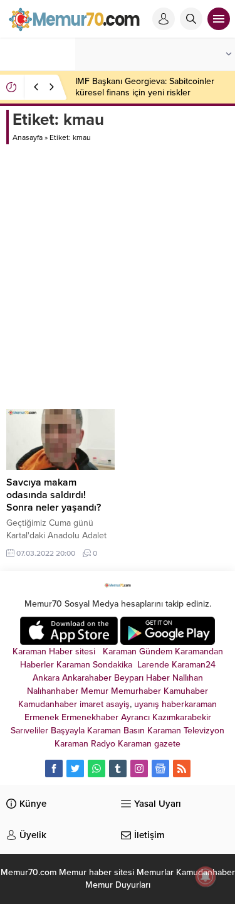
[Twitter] (75, 768)
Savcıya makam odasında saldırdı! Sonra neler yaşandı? (53, 495)
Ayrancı (135, 717)
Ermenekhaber (89, 717)
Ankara (46, 678)
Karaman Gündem (137, 651)
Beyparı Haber (142, 678)
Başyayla (68, 730)
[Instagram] (139, 768)
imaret (91, 704)
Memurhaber (136, 691)
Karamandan (199, 651)
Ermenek (41, 717)
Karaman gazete (149, 743)
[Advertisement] (117, 268)
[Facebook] (54, 768)
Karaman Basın (116, 730)
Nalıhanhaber (52, 691)
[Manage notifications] (206, 876)
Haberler (37, 664)
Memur (94, 691)
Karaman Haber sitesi (56, 651)
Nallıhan (187, 678)
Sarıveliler (29, 730)
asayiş (118, 704)
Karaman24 (194, 664)
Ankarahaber (87, 678)
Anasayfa (28, 137)
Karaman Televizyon (185, 730)
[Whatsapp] (96, 768)
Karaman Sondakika (95, 664)
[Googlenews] (160, 768)
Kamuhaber (186, 691)
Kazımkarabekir (181, 717)
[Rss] (182, 768)
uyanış (146, 704)
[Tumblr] (118, 768)
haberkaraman (189, 704)
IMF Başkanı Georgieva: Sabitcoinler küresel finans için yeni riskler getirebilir (144, 92)
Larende (153, 664)
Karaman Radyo (85, 743)
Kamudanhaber (47, 704)
